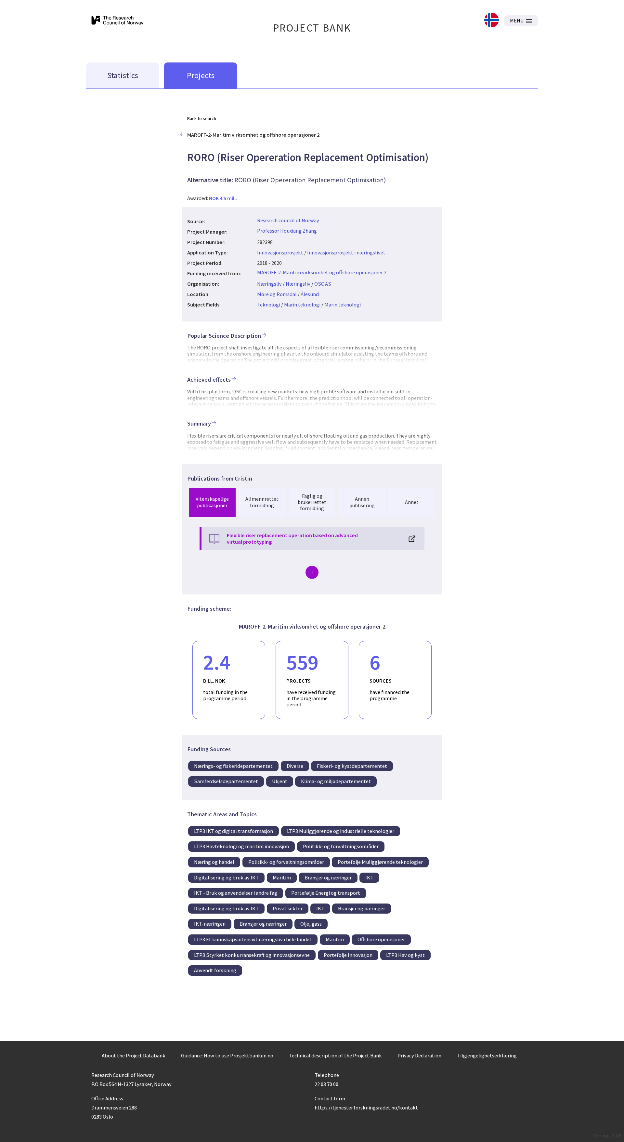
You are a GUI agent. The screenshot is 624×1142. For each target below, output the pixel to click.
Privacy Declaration (419, 1055)
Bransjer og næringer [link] (328, 877)
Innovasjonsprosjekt (280, 252)
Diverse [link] (295, 766)
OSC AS (322, 283)
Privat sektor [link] (288, 908)
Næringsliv (269, 283)
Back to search (201, 118)
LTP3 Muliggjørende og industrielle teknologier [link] (340, 831)
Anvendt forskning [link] (215, 970)
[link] (491, 21)
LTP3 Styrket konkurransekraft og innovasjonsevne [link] (252, 955)
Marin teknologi (302, 304)
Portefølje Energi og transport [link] (325, 893)
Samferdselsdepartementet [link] (226, 781)
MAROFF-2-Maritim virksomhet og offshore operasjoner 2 (321, 272)
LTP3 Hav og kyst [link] (405, 955)
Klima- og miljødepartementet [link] (336, 781)
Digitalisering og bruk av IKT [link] (226, 877)
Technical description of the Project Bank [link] (335, 1055)
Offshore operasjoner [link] (381, 939)
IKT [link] (369, 877)
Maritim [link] (282, 877)
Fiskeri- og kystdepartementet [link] (352, 766)
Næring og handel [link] (214, 862)
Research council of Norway (288, 220)
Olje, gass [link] (311, 923)
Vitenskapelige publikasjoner (212, 502)
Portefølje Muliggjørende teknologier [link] (380, 862)
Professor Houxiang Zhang (287, 230)
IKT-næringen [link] (210, 923)
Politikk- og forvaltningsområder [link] (341, 846)
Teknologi (268, 304)
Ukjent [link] (279, 781)
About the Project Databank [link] (133, 1055)
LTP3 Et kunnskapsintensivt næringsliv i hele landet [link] (253, 939)
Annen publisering (362, 502)
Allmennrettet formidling (262, 502)
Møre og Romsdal (277, 294)
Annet (412, 502)
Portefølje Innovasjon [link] (348, 955)
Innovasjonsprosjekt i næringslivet (346, 252)
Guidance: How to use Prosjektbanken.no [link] (227, 1055)
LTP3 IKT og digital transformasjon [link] (233, 831)
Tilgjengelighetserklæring (487, 1055)
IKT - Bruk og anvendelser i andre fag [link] (235, 893)
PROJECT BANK (312, 27)
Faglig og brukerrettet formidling (312, 502)
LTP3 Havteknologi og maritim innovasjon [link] (241, 846)
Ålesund (310, 294)
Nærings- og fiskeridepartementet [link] (233, 766)
